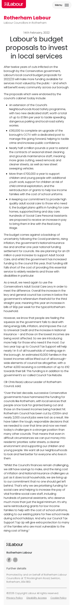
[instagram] (15, 559)
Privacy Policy (14, 598)
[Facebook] (9, 559)
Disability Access (36, 598)
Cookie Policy (58, 598)
